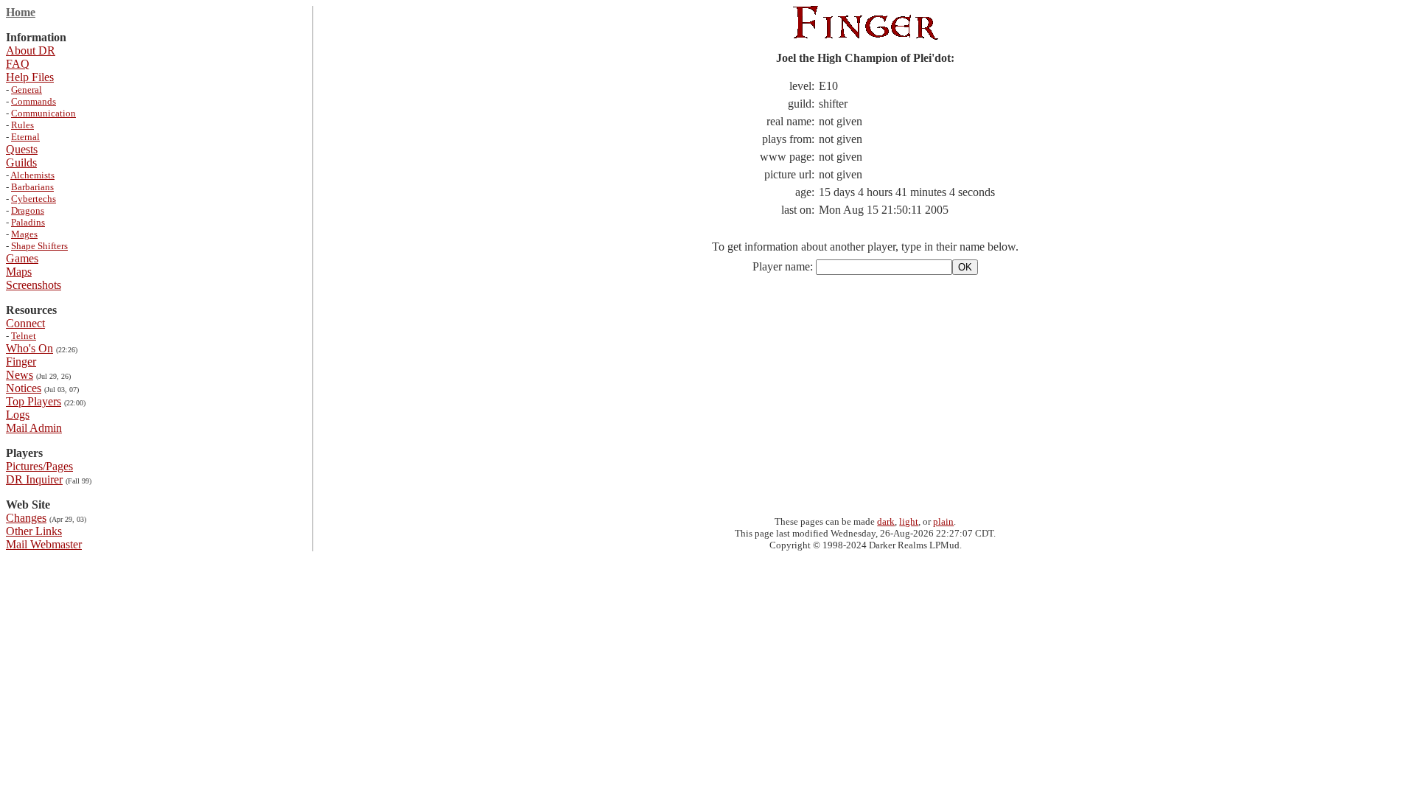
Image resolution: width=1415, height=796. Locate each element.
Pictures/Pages (39, 466)
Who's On (29, 348)
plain (943, 521)
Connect (25, 323)
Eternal (25, 136)
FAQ (17, 63)
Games (22, 258)
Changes (26, 518)
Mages (24, 234)
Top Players (33, 401)
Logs (17, 414)
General (26, 89)
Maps (19, 271)
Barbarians (32, 186)
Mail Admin (34, 428)
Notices (23, 388)
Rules (22, 124)
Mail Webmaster (44, 544)
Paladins (28, 222)
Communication (43, 113)
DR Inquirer (34, 479)
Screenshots (33, 285)
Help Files (30, 77)
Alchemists (32, 175)
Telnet (23, 335)
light (908, 521)
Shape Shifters (39, 245)
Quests (22, 149)
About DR (30, 50)
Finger (21, 361)
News (19, 375)
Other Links (34, 531)
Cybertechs (33, 198)
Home (20, 12)
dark (886, 521)
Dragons (27, 210)
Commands (33, 101)
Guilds (21, 162)
